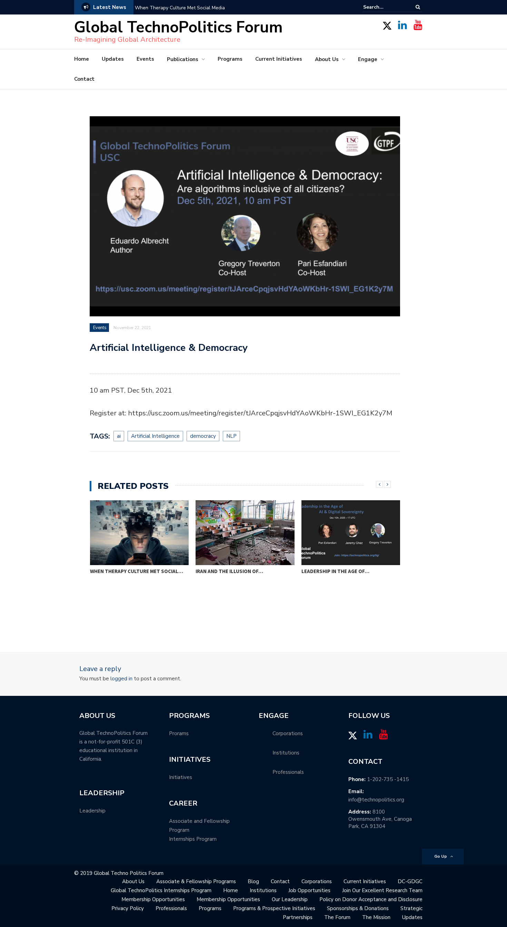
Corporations (316, 881)
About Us (327, 59)
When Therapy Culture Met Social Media (180, 7)
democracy (203, 436)
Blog (253, 881)
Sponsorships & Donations (358, 908)
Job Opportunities (309, 890)
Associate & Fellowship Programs (196, 881)
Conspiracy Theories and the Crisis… (350, 571)
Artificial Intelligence (155, 436)
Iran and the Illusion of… (123, 571)
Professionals (171, 908)
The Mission (376, 917)
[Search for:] (384, 7)
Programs (230, 59)
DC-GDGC (410, 881)
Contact (84, 79)
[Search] (418, 7)
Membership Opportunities (153, 899)
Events (145, 59)
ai (119, 436)
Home (81, 59)
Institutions (263, 890)
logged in (121, 678)
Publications (182, 59)
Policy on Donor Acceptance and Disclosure (371, 899)
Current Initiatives (278, 59)
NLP (231, 436)
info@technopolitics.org (376, 799)
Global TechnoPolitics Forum (178, 27)
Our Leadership (290, 899)
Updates (113, 59)
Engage (367, 59)
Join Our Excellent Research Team (382, 890)
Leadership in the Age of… (230, 571)
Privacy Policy (127, 908)
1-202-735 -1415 (388, 779)
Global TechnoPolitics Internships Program (161, 890)
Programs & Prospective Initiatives (274, 908)
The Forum (337, 917)
